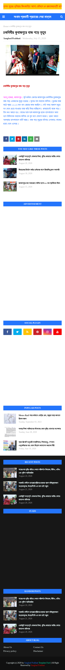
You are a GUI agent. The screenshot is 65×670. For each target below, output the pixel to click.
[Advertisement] (28, 260)
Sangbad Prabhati (12, 38)
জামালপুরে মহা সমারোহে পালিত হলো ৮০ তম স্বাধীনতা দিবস (39, 183)
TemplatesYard (44, 663)
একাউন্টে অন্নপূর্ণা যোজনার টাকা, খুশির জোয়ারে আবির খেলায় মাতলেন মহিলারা (39, 158)
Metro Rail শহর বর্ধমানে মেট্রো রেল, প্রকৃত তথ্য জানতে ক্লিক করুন (39, 417)
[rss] (27, 332)
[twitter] (17, 332)
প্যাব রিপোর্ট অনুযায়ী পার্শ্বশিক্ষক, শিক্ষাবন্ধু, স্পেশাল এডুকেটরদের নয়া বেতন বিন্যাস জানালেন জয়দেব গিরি (36, 444)
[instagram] (47, 332)
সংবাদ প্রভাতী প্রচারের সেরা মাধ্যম (32, 17)
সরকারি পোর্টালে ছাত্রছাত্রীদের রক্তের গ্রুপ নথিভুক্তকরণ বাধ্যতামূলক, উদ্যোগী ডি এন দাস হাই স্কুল (38, 484)
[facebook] (7, 332)
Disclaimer (38, 651)
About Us (7, 647)
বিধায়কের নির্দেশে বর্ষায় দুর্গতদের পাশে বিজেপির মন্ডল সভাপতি (39, 169)
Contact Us (38, 647)
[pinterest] (37, 332)
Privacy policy (9, 651)
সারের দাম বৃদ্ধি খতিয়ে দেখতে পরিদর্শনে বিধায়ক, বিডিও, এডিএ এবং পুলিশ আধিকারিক (39, 471)
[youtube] (57, 332)
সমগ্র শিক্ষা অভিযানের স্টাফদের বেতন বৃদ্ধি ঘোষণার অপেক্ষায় (40, 428)
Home (5, 26)
